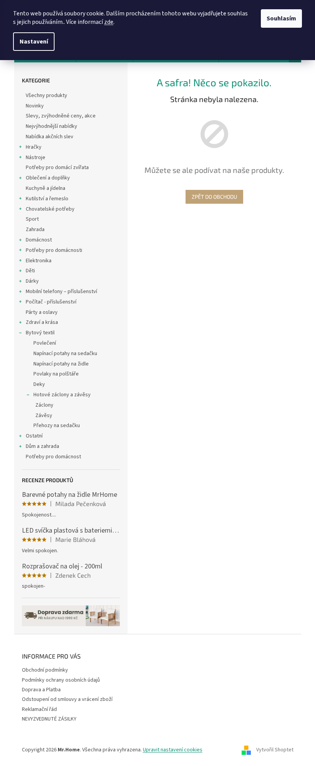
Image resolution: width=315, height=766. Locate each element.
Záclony (44, 405)
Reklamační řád (39, 709)
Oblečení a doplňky (48, 178)
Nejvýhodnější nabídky (51, 126)
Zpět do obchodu (214, 196)
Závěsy (43, 415)
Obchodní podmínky (45, 670)
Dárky (32, 281)
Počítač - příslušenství (51, 302)
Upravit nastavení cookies (172, 750)
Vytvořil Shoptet (274, 750)
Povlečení (44, 343)
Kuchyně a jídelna (45, 188)
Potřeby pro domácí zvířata (57, 167)
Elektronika (38, 261)
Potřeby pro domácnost (53, 457)
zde (108, 22)
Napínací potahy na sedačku (65, 353)
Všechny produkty (46, 95)
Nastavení (34, 41)
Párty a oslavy (42, 312)
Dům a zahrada (42, 446)
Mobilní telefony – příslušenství (61, 291)
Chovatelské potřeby (50, 209)
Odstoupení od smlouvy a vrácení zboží (67, 699)
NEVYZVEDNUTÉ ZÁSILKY (49, 719)
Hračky (33, 147)
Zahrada (35, 229)
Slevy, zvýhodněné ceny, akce (61, 116)
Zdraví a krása (42, 322)
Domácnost (39, 240)
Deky (39, 384)
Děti (30, 271)
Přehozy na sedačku (56, 425)
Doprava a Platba (41, 690)
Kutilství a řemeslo (47, 199)
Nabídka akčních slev (49, 137)
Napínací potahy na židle (61, 364)
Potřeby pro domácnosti (54, 250)
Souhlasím (281, 18)
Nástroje (35, 157)
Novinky (35, 106)
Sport (32, 219)
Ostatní (34, 436)
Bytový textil (40, 333)
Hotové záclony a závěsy (62, 395)
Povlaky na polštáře (56, 374)
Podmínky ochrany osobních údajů (61, 680)
